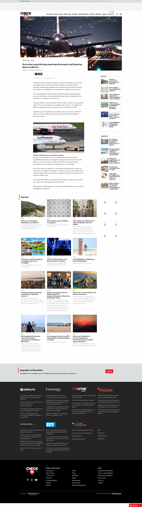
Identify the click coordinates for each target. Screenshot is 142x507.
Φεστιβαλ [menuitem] (98, 14)
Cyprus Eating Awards (79, 485)
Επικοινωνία (102, 478)
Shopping (75, 475)
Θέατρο (48, 483)
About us (101, 480)
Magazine (86, 1)
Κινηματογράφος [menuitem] (83, 14)
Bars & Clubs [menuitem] (58, 14)
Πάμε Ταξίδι (25, 60)
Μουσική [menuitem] (74, 14)
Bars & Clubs (50, 473)
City (67, 1)
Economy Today (60, 1)
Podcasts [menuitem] (111, 14)
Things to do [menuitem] (67, 14)
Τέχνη (74, 473)
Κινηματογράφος (51, 480)
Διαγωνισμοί (76, 483)
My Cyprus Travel (101, 1)
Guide (32, 60)
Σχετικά (24, 197)
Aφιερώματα (76, 480)
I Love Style (73, 1)
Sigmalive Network (25, 1)
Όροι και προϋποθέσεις (105, 473)
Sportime (51, 1)
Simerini (45, 1)
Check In (80, 1)
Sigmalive (38, 1)
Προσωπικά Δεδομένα (105, 475)
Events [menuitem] (104, 14)
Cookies (100, 483)
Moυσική (49, 478)
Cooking (92, 1)
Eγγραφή (109, 371)
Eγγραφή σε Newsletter (105, 470)
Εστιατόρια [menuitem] (50, 14)
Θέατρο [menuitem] (92, 14)
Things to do (50, 475)
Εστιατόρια (49, 470)
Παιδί (74, 470)
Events (48, 485)
